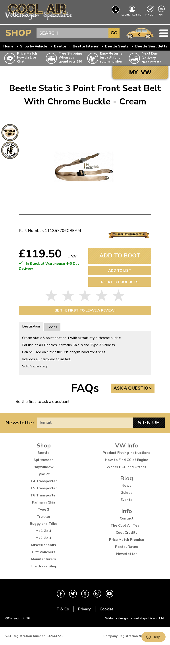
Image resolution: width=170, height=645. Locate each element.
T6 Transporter (43, 495)
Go (114, 33)
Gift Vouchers (43, 552)
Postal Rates (126, 546)
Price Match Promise (126, 539)
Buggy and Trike (43, 523)
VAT (162, 14)
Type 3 (43, 509)
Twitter (73, 594)
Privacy (84, 609)
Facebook (61, 594)
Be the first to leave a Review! (85, 310)
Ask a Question (133, 388)
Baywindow (44, 467)
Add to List (119, 270)
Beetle (60, 46)
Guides (127, 492)
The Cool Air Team (126, 525)
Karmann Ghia (43, 502)
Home (8, 46)
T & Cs (62, 609)
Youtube (109, 594)
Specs (52, 327)
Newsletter (20, 422)
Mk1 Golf (43, 530)
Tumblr (85, 594)
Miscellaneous (43, 545)
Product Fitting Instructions (126, 452)
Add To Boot (119, 255)
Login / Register (132, 14)
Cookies (107, 609)
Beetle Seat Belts (151, 46)
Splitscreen (43, 459)
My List (150, 14)
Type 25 (43, 474)
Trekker (43, 516)
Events (126, 499)
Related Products (120, 282)
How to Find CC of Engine (126, 459)
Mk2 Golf (43, 537)
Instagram (97, 594)
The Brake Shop (43, 566)
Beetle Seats (117, 46)
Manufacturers (43, 559)
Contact (126, 518)
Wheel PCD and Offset (126, 467)
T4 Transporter (43, 481)
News (126, 485)
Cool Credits (126, 532)
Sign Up (149, 422)
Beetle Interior (86, 46)
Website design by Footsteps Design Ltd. (135, 618)
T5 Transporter (43, 488)
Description (31, 326)
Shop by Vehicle (33, 46)
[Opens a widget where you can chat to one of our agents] (153, 637)
